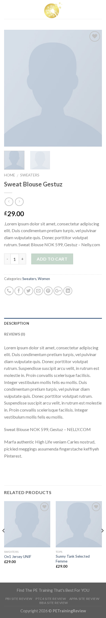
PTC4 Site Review (51, 599)
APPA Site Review (84, 599)
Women (44, 279)
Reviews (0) (14, 334)
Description (16, 323)
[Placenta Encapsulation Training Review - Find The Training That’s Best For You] (53, 9)
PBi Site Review (18, 599)
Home (9, 175)
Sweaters (29, 175)
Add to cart (52, 258)
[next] (93, 88)
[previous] (13, 88)
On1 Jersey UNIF (17, 556)
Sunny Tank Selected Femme (73, 558)
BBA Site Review (53, 603)
